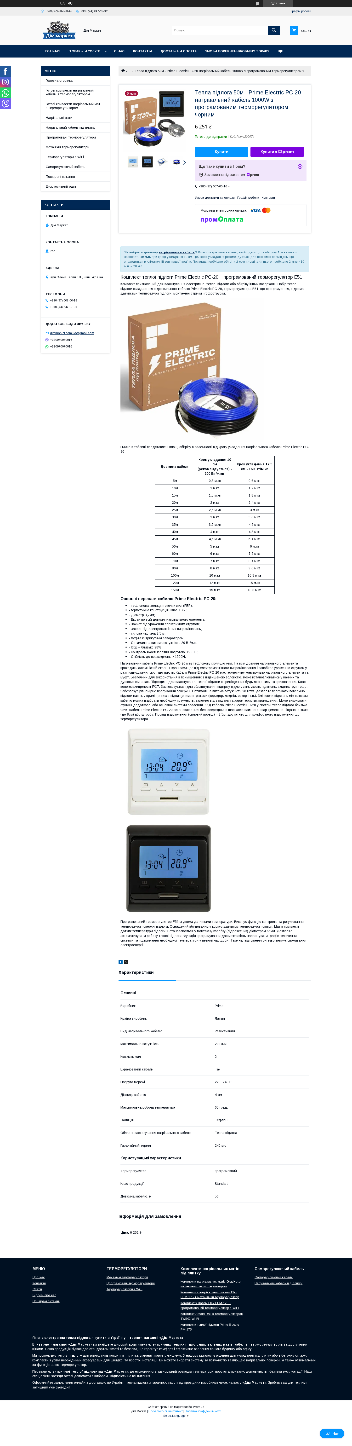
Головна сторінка (59, 80)
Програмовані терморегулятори (71, 137)
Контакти (39, 1283)
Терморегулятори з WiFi (65, 157)
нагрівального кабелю (177, 252)
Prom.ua (198, 1407)
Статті (37, 1289)
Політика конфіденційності (203, 1411)
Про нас (39, 1277)
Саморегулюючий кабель (65, 167)
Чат (336, 1433)
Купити (221, 152)
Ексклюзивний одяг (61, 186)
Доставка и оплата (178, 51)
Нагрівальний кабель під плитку (71, 127)
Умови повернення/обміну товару (237, 51)
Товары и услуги (85, 51)
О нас (119, 51)
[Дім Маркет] (59, 39)
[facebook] (121, 963)
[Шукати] (274, 30)
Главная (53, 51)
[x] (126, 963)
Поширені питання (60, 177)
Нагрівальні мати (59, 118)
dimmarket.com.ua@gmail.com (72, 333)
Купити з (269, 152)
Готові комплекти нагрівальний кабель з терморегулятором (70, 92)
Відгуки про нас (44, 1295)
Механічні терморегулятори (67, 147)
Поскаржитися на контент (165, 1411)
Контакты (142, 51)
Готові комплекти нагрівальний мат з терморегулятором (73, 106)
